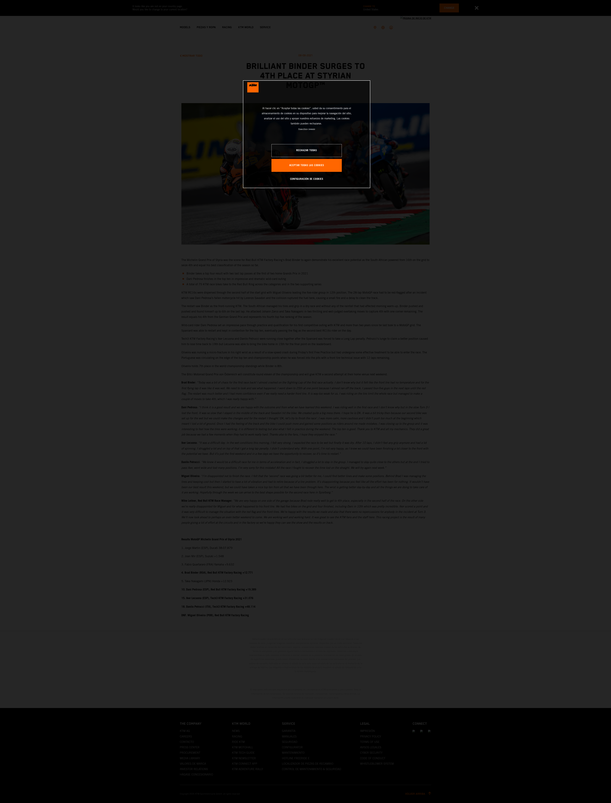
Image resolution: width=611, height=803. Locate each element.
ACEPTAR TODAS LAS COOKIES (306, 165)
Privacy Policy (303, 129)
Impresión (312, 129)
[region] (306, 134)
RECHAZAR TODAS (306, 150)
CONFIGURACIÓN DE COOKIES (306, 179)
